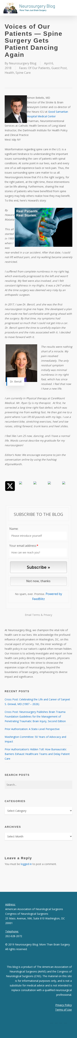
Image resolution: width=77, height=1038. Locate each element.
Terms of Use (63, 1009)
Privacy (48, 615)
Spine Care (23, 73)
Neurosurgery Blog (22, 63)
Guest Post (59, 68)
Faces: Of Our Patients (34, 68)
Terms (36, 615)
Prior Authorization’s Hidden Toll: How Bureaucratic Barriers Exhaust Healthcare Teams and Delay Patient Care (37, 753)
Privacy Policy (63, 1005)
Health (9, 73)
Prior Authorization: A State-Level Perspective (32, 729)
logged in (26, 864)
